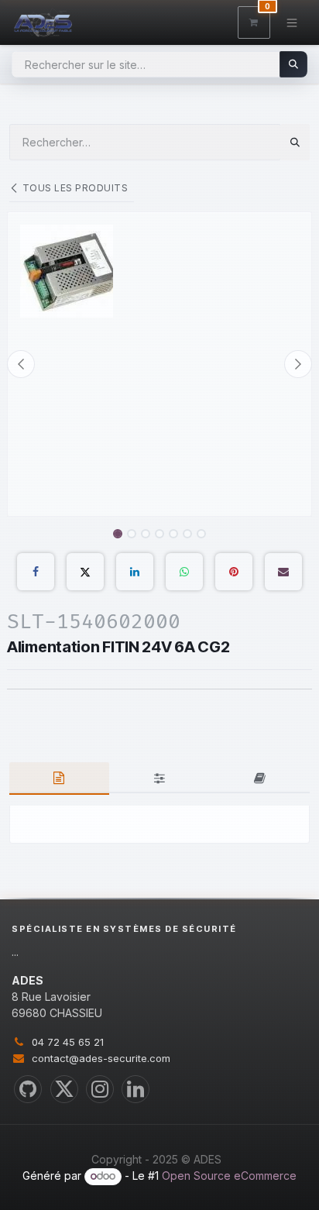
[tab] (59, 778)
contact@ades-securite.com (101, 1058)
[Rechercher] (294, 64)
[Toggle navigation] (292, 22)
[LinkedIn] (134, 571)
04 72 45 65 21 (68, 1042)
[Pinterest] (233, 571)
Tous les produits (75, 188)
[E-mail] (283, 571)
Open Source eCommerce (229, 1175)
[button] (21, 364)
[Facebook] (35, 571)
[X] (85, 571)
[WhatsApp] (184, 571)
